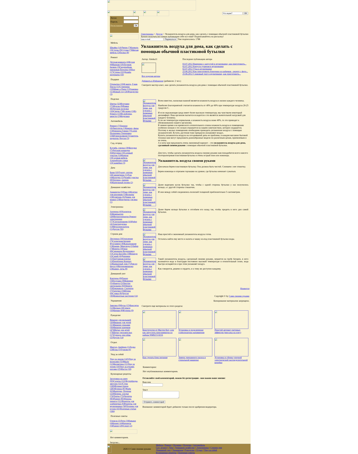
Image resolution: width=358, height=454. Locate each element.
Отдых (199, 450)
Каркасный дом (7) (121, 264)
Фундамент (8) (117, 244)
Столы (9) (117, 50)
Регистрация (116, 25)
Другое (159, 34)
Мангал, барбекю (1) (119, 347)
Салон (134, 131)
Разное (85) (119, 399)
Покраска (117, 131)
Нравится (244, 288)
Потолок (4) (125, 69)
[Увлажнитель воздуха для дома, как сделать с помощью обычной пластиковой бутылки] (149, 120)
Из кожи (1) (128, 111)
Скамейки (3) (118, 163)
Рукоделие (190, 450)
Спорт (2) (127, 426)
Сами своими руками (239, 296)
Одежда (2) (115, 421)
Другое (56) (117, 229)
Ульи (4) (126, 192)
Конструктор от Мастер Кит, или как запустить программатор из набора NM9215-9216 (158, 332)
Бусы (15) (125, 305)
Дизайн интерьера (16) (120, 73)
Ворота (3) (117, 249)
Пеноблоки (118, 261)
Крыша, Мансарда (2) (122, 246)
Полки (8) (124, 52)
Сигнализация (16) (122, 221)
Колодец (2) (118, 177)
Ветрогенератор (121, 216)
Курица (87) (120, 389)
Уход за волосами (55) (123, 360)
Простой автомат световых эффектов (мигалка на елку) (228, 331)
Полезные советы (186, 452)
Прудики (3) (118, 153)
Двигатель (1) (118, 128)
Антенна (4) (115, 211)
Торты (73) (119, 396)
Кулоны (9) (128, 310)
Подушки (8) (118, 281)
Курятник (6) (118, 197)
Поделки (187, 445)
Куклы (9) (118, 106)
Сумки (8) (117, 293)
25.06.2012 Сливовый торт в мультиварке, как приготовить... (211, 74)
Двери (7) (125, 47)
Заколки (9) (115, 305)
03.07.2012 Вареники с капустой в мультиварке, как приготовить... (214, 64)
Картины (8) (116, 278)
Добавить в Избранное (152, 81)
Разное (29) (117, 426)
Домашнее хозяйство (185, 447)
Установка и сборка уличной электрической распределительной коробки (231, 360)
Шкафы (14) (115, 47)
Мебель (159, 445)
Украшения (177, 450)
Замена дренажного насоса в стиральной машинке (192, 358)
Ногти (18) (126, 369)
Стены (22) (119, 72)
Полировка (115, 133)
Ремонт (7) (115, 126)
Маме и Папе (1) (121, 89)
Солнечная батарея (121, 241)
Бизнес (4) (117, 423)
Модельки (125, 116)
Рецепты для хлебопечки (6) (122, 402)
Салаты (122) (120, 381)
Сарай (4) (116, 256)
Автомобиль (199, 445)
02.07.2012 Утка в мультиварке (197, 69)
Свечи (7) (118, 111)
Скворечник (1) (119, 175)
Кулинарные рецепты (166, 452)
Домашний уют (163, 450)
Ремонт (168, 445)
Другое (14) (117, 337)
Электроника (147, 34)
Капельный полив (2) (122, 182)
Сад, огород (161, 447)
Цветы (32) (115, 104)
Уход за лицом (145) (119, 359)
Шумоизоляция (120, 136)
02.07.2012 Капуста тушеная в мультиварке (203, 66)
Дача (171, 447)
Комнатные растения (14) (126, 296)
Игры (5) (116, 349)
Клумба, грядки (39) (119, 148)
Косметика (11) (121, 364)
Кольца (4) (118, 308)
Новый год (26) (120, 92)
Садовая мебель (119, 158)
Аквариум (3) (116, 192)
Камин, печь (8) (119, 269)
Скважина (117, 251)
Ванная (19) (118, 64)
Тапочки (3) (118, 291)
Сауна (115, 254)
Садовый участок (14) (121, 154)
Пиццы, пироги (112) (121, 400)
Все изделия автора (151, 76)
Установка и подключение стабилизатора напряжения (191, 331)
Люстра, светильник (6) (120, 284)
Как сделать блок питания (155, 357)
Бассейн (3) (124, 254)
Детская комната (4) (119, 62)
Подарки (177, 445)
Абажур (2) (117, 283)
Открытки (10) (117, 84)
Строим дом (216, 447)
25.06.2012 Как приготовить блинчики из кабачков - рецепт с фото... (215, 71)
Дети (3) (124, 421)
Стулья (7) (126, 50)
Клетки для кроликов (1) (123, 193)
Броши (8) (118, 310)
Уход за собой (210, 450)
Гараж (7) (126, 131)
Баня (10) (114, 172)
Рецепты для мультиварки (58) (123, 405)
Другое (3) (124, 138)
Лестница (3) (116, 238)
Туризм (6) (126, 349)
